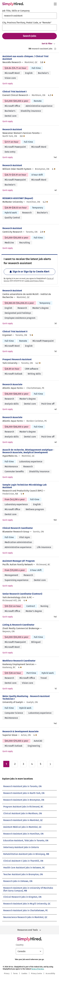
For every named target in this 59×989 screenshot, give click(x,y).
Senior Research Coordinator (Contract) (22, 593)
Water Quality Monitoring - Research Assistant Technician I (26, 697)
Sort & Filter (47, 43)
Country (19, 945)
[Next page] (50, 764)
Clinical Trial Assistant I (14, 91)
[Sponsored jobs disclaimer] (55, 48)
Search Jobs (29, 35)
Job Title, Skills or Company (16, 10)
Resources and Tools (27, 930)
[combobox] (29, 15)
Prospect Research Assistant (17, 359)
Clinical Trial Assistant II (14, 331)
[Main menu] (55, 4)
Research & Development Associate (20, 731)
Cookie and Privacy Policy (34, 281)
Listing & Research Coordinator (18, 624)
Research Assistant (12, 129)
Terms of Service (37, 969)
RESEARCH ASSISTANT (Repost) (17, 198)
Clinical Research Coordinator (17, 528)
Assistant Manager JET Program (18, 561)
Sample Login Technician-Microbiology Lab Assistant (24, 486)
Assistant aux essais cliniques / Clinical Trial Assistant (25, 57)
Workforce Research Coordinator (18, 660)
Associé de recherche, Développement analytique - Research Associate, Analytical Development (28, 451)
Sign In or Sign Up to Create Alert (31, 271)
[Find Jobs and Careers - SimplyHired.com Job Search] (13, 4)
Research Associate (12, 384)
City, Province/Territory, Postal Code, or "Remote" (26, 22)
